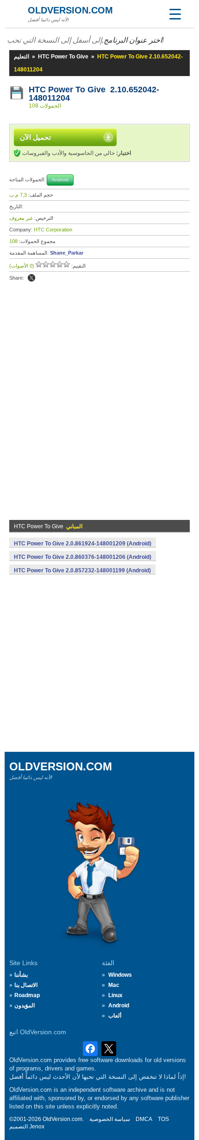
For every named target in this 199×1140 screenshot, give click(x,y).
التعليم (21, 56)
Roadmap (27, 995)
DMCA (144, 1119)
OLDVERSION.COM (70, 10)
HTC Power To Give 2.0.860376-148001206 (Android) (82, 557)
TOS (163, 1119)
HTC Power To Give (63, 56)
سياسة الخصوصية (109, 1119)
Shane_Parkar (66, 253)
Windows (120, 975)
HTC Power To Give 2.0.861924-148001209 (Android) (82, 543)
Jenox (36, 1126)
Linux (115, 995)
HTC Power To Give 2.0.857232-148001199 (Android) (82, 570)
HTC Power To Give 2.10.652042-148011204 (94, 93)
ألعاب (114, 1015)
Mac (113, 985)
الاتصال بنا (25, 985)
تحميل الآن (35, 137)
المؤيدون (24, 1005)
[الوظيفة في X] (31, 278)
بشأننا (21, 975)
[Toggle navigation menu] (175, 14)
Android (118, 1005)
